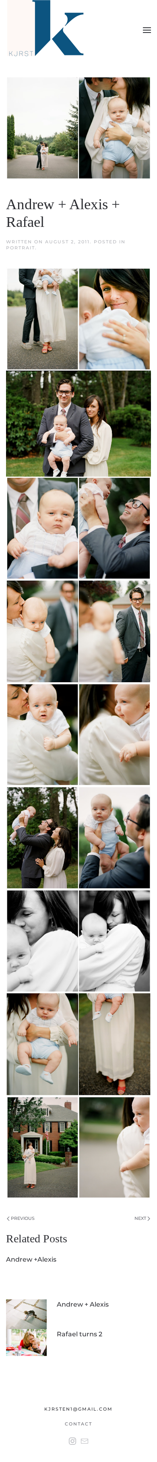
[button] (147, 30)
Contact (78, 1424)
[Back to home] (47, 30)
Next (140, 1218)
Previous (22, 1218)
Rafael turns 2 (79, 1334)
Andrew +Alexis (31, 1259)
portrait (20, 248)
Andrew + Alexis (83, 1304)
